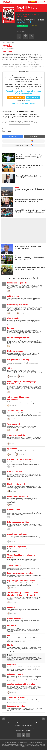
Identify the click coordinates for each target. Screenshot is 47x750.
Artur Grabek (12, 466)
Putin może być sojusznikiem (18, 522)
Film (9, 635)
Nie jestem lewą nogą (15, 351)
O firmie (12, 728)
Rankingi (29, 725)
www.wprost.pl (41, 745)
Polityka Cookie (28, 730)
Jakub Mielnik (12, 418)
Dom (37, 723)
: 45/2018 (23, 10)
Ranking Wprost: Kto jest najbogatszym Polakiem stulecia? (21, 383)
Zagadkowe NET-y (14, 566)
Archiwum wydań (27, 14)
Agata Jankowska (13, 491)
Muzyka (10, 645)
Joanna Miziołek (13, 313)
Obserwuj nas (21, 141)
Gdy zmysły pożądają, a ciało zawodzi (21, 580)
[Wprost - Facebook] (19, 735)
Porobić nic (11, 607)
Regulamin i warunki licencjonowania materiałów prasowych (19, 124)
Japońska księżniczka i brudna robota (21, 684)
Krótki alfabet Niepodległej (17, 283)
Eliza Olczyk (22, 313)
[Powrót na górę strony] (43, 719)
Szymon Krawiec (13, 392)
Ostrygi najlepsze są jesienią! (18, 360)
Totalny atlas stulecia (15, 410)
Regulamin (34, 728)
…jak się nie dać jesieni (16, 697)
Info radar (11, 328)
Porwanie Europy (13, 510)
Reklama (29, 728)
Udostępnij (14, 136)
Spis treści (19, 14)
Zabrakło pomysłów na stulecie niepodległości (18, 398)
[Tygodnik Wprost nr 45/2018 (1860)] (8, 14)
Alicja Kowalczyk (13, 587)
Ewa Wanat (12, 504)
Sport (28, 723)
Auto (33, 723)
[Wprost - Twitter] (23, 735)
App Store (4, 118)
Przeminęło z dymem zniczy (17, 496)
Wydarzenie (11, 626)
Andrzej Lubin (12, 541)
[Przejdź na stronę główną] (1, 2)
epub (25, 37)
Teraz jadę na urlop (14, 424)
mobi (32, 37)
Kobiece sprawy (13, 296)
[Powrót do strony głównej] (3, 719)
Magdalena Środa (13, 376)
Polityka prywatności (20, 730)
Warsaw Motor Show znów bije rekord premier (21, 556)
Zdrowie (24, 723)
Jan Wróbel (22, 376)
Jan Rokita (12, 443)
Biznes (18, 723)
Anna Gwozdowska (13, 516)
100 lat (9, 368)
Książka (10, 655)
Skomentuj (35, 136)
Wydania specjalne (36, 14)
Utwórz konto (22, 26)
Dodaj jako (21, 145)
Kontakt (16, 728)
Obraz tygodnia (13, 318)
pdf (19, 37)
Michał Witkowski (13, 692)
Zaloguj (34, 26)
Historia (24, 725)
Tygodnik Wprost (27, 7)
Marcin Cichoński (13, 613)
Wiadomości (11, 723)
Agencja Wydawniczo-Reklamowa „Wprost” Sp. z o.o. (21, 742)
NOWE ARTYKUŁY (23, 103)
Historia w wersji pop (15, 618)
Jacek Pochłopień (13, 291)
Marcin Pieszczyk (13, 602)
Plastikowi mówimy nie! (16, 484)
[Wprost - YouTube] (28, 735)
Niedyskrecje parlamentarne (17, 305)
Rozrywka (17, 725)
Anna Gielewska (13, 345)
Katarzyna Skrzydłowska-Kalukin (15, 478)
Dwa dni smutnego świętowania (18, 338)
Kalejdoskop (12, 664)
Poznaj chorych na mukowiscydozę (20, 573)
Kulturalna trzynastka (15, 674)
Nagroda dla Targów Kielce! (17, 546)
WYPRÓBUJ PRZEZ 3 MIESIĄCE (16, 97)
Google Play (11, 118)
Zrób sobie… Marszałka (16, 706)
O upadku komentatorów (16, 435)
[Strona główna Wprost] (7, 2)
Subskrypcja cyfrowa (22, 16)
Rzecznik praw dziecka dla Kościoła (20, 459)
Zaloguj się (27, 100)
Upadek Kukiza (12, 448)
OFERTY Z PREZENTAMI (32, 97)
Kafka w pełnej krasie (15, 472)
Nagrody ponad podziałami (17, 534)
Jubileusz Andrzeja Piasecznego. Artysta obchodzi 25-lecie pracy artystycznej (22, 594)
